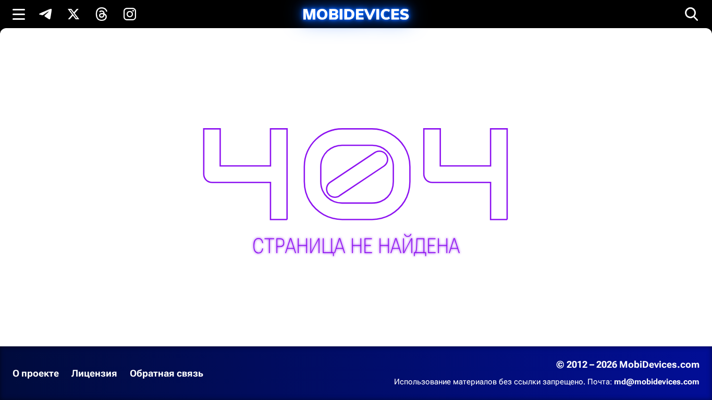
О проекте (36, 373)
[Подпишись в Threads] (102, 14)
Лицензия (94, 373)
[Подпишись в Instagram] (130, 14)
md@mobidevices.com (656, 381)
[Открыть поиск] (692, 14)
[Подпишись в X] (73, 14)
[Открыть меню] (19, 14)
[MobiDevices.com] (356, 14)
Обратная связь (166, 373)
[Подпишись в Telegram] (45, 14)
